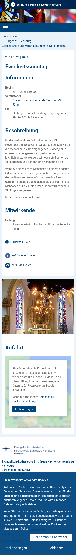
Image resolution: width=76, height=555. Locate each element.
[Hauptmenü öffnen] (5, 28)
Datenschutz (46, 397)
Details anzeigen (15, 548)
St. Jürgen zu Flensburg (16, 41)
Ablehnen (57, 548)
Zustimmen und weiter (51, 537)
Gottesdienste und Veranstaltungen (24, 46)
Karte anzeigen (24, 409)
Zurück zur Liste (20, 242)
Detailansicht (57, 46)
